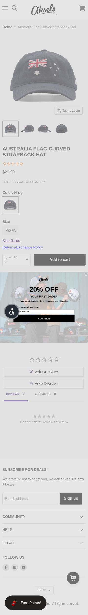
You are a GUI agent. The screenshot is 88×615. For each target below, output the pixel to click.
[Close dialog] (86, 274)
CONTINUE (44, 318)
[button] (12, 311)
